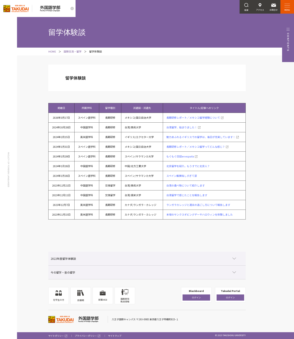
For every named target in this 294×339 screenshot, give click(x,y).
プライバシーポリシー (86, 335)
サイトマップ (114, 335)
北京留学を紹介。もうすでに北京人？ (188, 166)
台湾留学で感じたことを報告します (186, 195)
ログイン (196, 297)
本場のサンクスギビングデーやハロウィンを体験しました (199, 214)
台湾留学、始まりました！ (181, 127)
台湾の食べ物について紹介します (185, 185)
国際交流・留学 (72, 51)
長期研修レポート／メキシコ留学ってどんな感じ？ (195, 146)
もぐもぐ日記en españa (180, 156)
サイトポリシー (56, 335)
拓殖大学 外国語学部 (52, 51)
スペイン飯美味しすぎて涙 (181, 175)
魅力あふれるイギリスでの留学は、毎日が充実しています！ (200, 137)
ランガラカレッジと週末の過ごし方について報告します (198, 205)
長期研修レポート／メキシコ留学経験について (193, 117)
